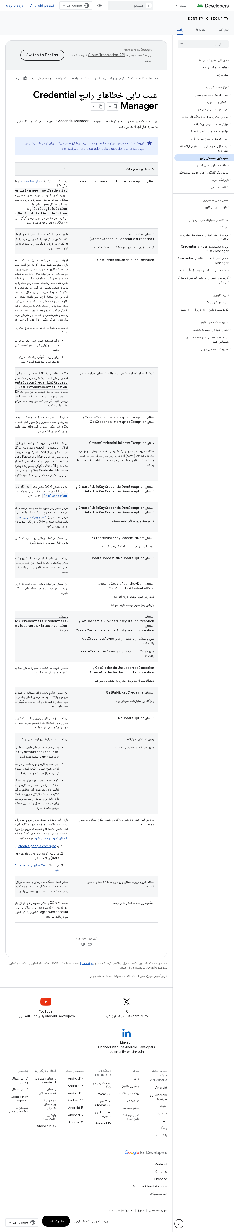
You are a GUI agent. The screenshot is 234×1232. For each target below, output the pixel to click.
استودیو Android (42, 5)
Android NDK (46, 1126)
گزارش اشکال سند (17, 1089)
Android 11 (76, 1122)
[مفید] (25, 78)
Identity (195, 18)
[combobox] (130, 5)
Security (220, 18)
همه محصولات (158, 1194)
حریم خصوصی (130, 1108)
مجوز (141, 1210)
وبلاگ (163, 1128)
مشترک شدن (55, 1221)
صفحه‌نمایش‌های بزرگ (101, 1085)
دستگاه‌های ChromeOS (103, 1103)
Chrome (161, 1172)
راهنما (180, 29)
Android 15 (76, 1093)
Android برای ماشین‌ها (102, 1114)
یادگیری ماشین (130, 1086)
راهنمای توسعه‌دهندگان (47, 1091)
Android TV (103, 1123)
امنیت (163, 1106)
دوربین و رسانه (130, 1100)
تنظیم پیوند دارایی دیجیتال (29, 517)
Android (161, 1087)
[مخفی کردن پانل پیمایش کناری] (178, 1223)
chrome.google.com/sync (37, 846)
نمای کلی (223, 29)
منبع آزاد (162, 1113)
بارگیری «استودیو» (49, 1117)
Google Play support (19, 1098)
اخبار (164, 1120)
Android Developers (144, 78)
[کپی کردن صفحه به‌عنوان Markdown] (100, 106)
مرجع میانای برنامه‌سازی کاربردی (48, 1104)
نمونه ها (200, 29)
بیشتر (182, 5)
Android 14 (76, 1100)
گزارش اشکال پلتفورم (20, 1080)
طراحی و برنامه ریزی (113, 78)
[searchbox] (203, 44)
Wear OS (104, 1094)
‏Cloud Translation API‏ (106, 55)
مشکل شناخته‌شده (31, 181)
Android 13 (76, 1108)
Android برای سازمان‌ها (158, 1097)
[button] (204, 94)
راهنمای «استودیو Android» (45, 1080)
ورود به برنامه (14, 5)
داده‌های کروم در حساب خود (51, 838)
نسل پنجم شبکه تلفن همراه (130, 1117)
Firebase (160, 1179)
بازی (136, 1078)
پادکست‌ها (161, 1135)
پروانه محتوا (87, 963)
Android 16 (76, 1086)
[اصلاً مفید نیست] (18, 78)
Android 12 (76, 1115)
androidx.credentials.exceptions (101, 149)
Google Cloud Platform (150, 1186)
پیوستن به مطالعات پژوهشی (18, 1109)
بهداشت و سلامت (129, 1093)
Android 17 (76, 1078)
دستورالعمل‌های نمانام (120, 1210)
